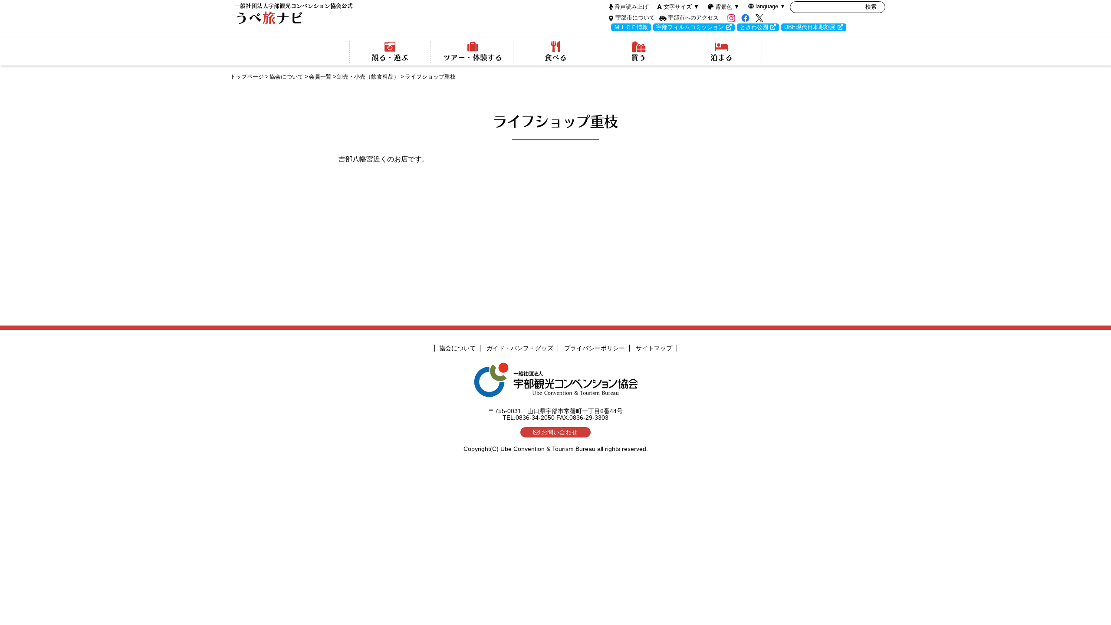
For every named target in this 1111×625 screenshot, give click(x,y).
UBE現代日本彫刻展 (809, 27)
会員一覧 (320, 76)
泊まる (721, 57)
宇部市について (635, 17)
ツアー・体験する (472, 57)
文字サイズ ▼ (681, 6)
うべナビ (293, 14)
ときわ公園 (754, 27)
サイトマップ (654, 348)
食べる (556, 57)
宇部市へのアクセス (693, 17)
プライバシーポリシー (594, 348)
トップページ (247, 76)
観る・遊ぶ (389, 57)
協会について (286, 76)
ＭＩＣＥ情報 (631, 27)
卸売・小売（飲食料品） (368, 76)
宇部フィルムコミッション (690, 27)
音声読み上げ (631, 6)
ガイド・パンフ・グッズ (519, 348)
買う (638, 57)
